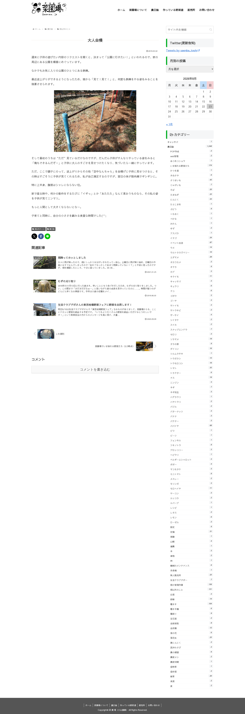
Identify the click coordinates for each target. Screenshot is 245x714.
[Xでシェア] (34, 236)
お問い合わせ (154, 705)
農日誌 (52, 229)
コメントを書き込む (95, 369)
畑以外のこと (40, 229)
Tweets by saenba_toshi (181, 50)
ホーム (88, 705)
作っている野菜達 (128, 705)
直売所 (142, 705)
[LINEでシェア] (47, 236)
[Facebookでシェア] (41, 236)
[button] (210, 29)
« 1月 (169, 124)
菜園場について (101, 705)
